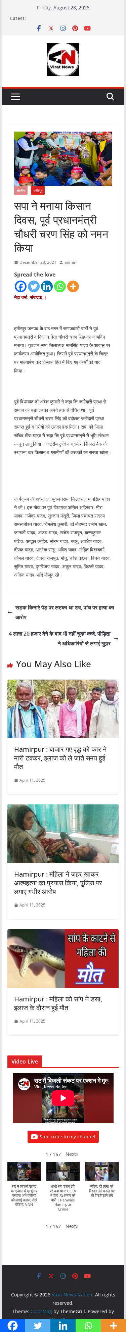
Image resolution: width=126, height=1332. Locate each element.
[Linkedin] (47, 286)
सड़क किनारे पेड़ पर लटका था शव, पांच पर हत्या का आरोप (64, 612)
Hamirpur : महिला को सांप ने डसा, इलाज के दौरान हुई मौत (58, 1003)
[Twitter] (34, 286)
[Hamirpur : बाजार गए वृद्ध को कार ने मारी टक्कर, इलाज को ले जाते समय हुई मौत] (63, 684)
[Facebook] (21, 286)
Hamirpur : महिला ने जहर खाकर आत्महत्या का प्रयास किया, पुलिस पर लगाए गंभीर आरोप (58, 883)
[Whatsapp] (60, 286)
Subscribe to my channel (67, 1136)
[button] (72, 1154)
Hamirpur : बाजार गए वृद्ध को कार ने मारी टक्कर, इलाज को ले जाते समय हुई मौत (60, 758)
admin (70, 262)
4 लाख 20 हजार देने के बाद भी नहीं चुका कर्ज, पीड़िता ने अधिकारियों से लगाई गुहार (60, 638)
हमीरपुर (38, 190)
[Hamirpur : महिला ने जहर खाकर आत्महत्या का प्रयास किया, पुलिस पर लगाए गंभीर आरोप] (63, 809)
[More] (73, 286)
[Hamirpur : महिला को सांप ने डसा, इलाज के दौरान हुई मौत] (63, 934)
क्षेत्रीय (21, 190)
